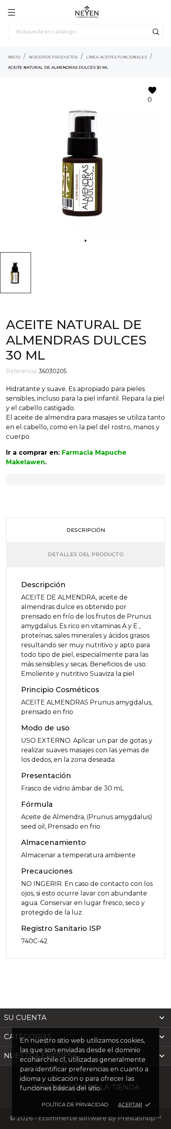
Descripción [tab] (85, 530)
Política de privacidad (75, 1104)
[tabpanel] (85, 162)
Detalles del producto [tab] (86, 554)
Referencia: (21, 371)
